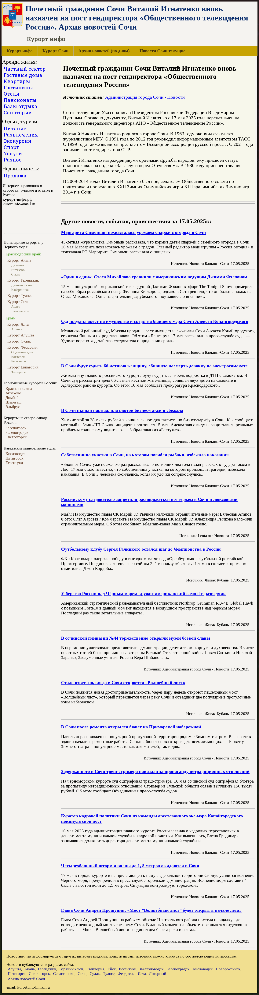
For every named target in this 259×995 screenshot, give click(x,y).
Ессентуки (14, 462)
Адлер (15, 306)
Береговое (18, 361)
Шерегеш (13, 402)
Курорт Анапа (19, 260)
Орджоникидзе (22, 352)
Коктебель (18, 357)
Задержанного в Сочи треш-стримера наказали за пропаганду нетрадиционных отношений (155, 771)
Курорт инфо (20, 50)
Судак (95, 973)
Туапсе (109, 973)
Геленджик (47, 969)
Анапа (29, 969)
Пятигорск (14, 458)
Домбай (12, 397)
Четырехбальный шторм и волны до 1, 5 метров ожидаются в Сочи (130, 865)
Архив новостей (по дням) (104, 50)
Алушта (14, 969)
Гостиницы (18, 87)
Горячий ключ (71, 969)
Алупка (16, 329)
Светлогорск (16, 437)
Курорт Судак (19, 341)
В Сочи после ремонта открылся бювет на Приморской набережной (131, 726)
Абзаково (13, 393)
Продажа (15, 175)
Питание (15, 128)
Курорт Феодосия (22, 347)
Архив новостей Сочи (26, 979)
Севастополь (64, 973)
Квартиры (17, 81)
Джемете (17, 265)
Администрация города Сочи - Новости (145, 97)
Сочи (82, 973)
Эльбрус (12, 406)
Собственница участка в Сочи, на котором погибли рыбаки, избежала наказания (145, 454)
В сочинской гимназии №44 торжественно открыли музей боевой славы (135, 638)
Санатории (18, 112)
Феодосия (126, 973)
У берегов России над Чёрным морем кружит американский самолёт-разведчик (143, 593)
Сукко (15, 274)
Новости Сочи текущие (162, 50)
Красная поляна (18, 388)
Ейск (112, 969)
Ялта (142, 973)
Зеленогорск (15, 428)
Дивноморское (21, 285)
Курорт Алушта (20, 335)
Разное (13, 160)
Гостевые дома (23, 75)
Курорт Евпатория (22, 367)
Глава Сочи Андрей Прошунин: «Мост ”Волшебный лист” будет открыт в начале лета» (151, 910)
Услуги (13, 153)
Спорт (11, 147)
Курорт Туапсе (19, 295)
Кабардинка (20, 290)
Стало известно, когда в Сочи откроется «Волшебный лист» (123, 682)
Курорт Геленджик (23, 280)
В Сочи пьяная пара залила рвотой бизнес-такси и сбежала (122, 410)
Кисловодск (15, 453)
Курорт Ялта (18, 324)
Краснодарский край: (23, 254)
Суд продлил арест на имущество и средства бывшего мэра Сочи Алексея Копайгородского (154, 321)
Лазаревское (20, 311)
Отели (12, 94)
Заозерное (18, 372)
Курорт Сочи (55, 50)
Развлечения (21, 135)
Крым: (10, 318)
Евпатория (95, 969)
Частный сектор (25, 69)
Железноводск (151, 969)
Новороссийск (228, 969)
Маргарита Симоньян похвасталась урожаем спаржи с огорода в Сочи (133, 232)
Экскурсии (17, 141)
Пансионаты (20, 100)
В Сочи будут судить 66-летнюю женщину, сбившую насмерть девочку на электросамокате (154, 365)
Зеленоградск (16, 432)
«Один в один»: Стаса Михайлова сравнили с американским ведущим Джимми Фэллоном (154, 276)
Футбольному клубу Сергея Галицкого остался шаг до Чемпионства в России (141, 549)
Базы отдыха (21, 106)
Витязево (18, 270)
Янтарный (157, 973)
